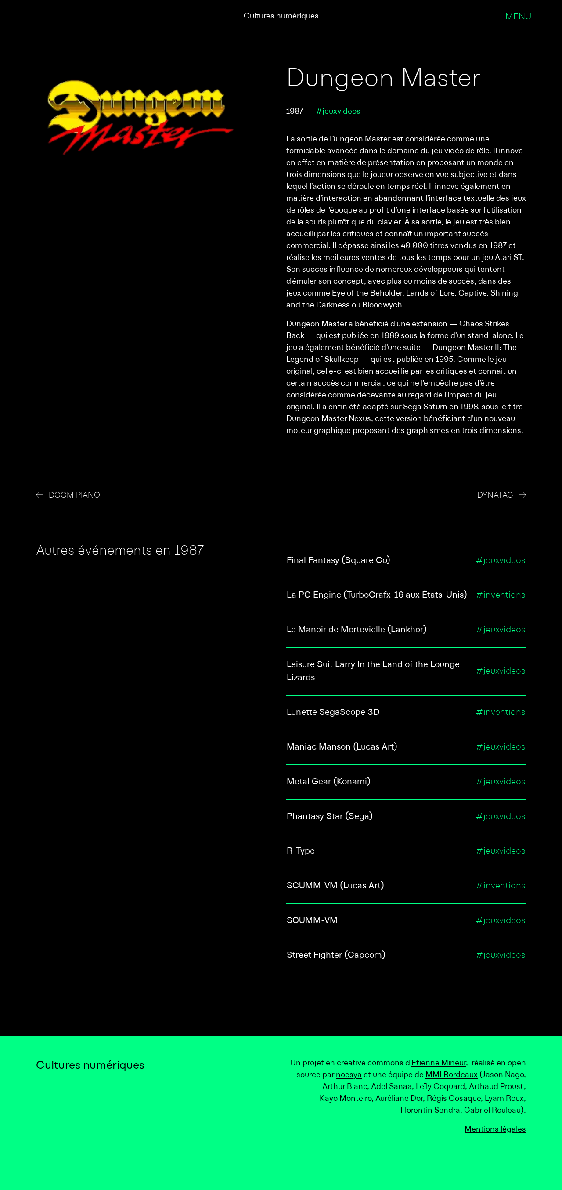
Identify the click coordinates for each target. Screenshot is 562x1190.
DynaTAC (495, 495)
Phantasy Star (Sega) (330, 817)
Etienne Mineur (438, 1063)
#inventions (501, 595)
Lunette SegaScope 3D (333, 713)
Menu (518, 17)
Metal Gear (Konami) (329, 782)
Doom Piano (74, 495)
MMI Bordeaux (451, 1075)
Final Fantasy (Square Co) (338, 561)
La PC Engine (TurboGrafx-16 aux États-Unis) (377, 595)
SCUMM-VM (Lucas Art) (335, 886)
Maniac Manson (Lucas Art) (342, 747)
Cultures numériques (281, 16)
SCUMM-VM (312, 921)
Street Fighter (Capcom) (336, 955)
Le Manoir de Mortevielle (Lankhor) (357, 630)
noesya (349, 1075)
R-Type (301, 851)
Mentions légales (495, 1129)
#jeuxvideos (338, 111)
